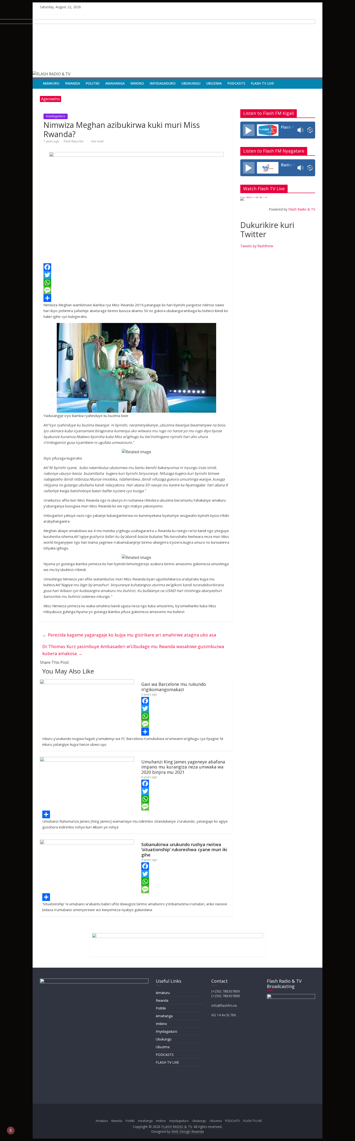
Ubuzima (214, 83)
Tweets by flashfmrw (256, 246)
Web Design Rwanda (187, 1131)
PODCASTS (236, 83)
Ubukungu (190, 83)
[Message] (136, 290)
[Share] (136, 298)
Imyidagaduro (163, 83)
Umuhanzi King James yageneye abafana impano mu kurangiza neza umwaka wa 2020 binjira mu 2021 (183, 767)
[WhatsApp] (136, 282)
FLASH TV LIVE (262, 83)
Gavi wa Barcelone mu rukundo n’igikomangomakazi (173, 686)
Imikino (137, 83)
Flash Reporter (74, 141)
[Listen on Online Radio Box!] (309, 130)
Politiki (92, 83)
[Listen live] (249, 130)
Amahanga (115, 83)
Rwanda (72, 83)
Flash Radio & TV (301, 209)
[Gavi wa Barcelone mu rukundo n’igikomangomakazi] (87, 682)
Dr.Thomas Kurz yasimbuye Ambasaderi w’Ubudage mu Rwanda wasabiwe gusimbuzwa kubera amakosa (133, 650)
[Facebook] (136, 267)
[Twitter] (136, 275)
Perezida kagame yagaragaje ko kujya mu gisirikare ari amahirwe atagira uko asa (129, 635)
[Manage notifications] (10, 1130)
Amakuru (51, 83)
